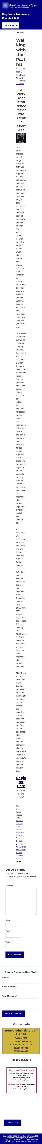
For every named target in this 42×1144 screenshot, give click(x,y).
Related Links (13, 1123)
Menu (22, 33)
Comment (9, 886)
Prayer (18, 812)
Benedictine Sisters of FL (28, 1136)
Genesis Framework (13, 1141)
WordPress (26, 1141)
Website (8, 942)
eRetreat (19, 821)
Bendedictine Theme (27, 1140)
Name (8, 920)
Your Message (9, 996)
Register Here (21, 782)
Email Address (9, 987)
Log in (34, 1141)
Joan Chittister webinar (19, 841)
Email (8, 931)
